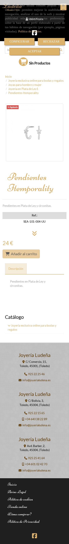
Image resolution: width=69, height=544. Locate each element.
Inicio (12, 484)
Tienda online (17, 506)
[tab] (16, 268)
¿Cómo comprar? (19, 514)
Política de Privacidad (23, 521)
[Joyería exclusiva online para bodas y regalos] (9, 325)
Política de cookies (29, 31)
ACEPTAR (34, 51)
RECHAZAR (51, 41)
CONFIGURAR (19, 41)
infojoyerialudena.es (36, 380)
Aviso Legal (17, 491)
